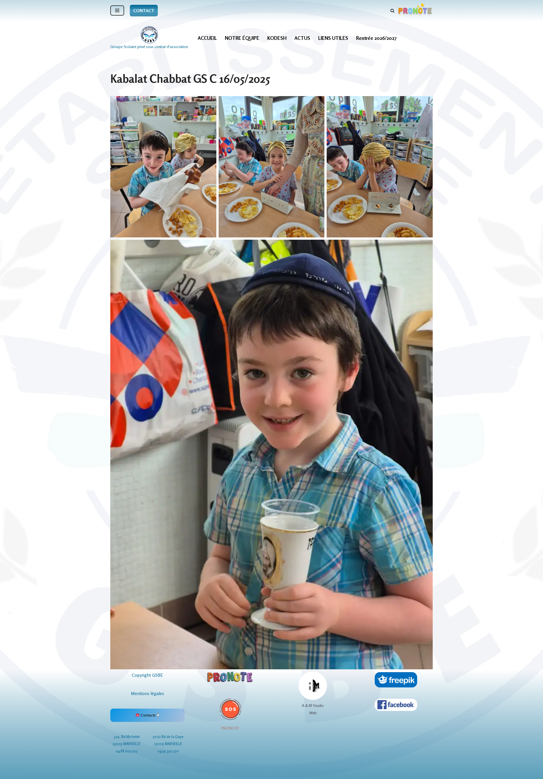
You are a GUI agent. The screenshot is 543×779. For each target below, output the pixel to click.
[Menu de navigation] (117, 10)
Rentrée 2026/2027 (376, 38)
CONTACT (143, 10)
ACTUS (302, 38)
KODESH (276, 38)
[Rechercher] (392, 10)
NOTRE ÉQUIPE (242, 38)
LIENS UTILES (333, 38)
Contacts (148, 715)
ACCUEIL (207, 38)
